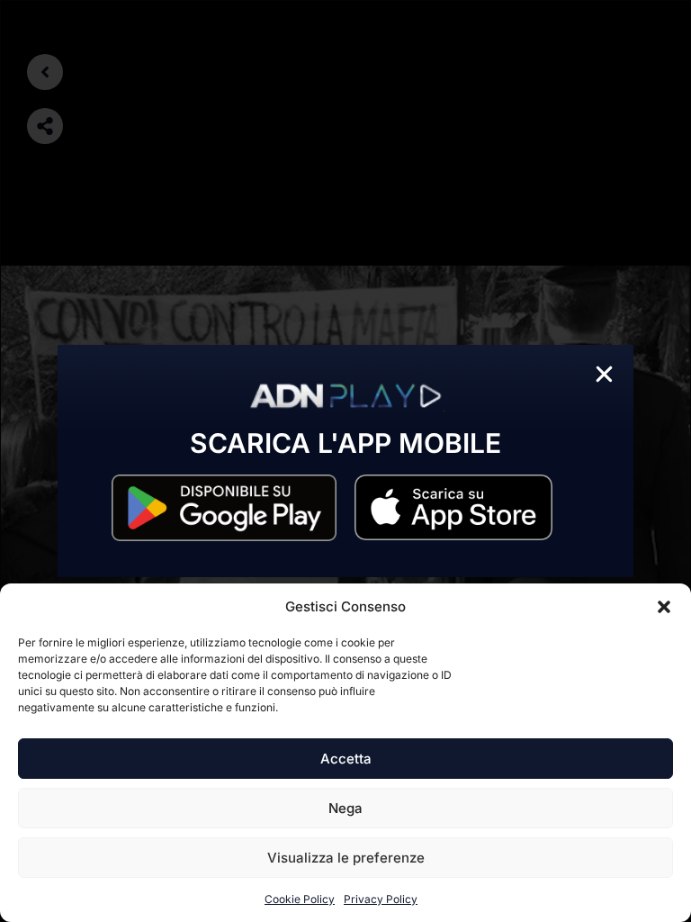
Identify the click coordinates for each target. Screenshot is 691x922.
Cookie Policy (300, 899)
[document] (345, 461)
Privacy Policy (380, 899)
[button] (664, 607)
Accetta (346, 758)
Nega (345, 808)
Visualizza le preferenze (346, 857)
